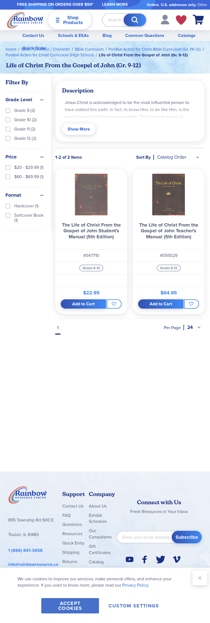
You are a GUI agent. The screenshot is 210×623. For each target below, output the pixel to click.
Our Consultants (100, 534)
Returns (69, 561)
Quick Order (34, 48)
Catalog (96, 562)
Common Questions (144, 35)
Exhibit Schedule (98, 518)
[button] (165, 19)
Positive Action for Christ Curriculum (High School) (49, 55)
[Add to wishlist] (114, 304)
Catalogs (187, 35)
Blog (107, 35)
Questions (72, 524)
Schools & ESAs (73, 35)
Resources (72, 534)
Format (13, 195)
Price (11, 157)
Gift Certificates (99, 549)
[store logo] (25, 20)
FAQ (66, 515)
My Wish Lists (181, 20)
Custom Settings (134, 605)
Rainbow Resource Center (27, 496)
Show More (79, 129)
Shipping (70, 552)
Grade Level (18, 100)
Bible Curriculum (89, 49)
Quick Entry (73, 543)
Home (10, 49)
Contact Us (33, 35)
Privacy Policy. (135, 585)
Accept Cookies (70, 606)
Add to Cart (83, 304)
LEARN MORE (115, 4)
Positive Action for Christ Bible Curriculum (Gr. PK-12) (155, 49)
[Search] (135, 20)
